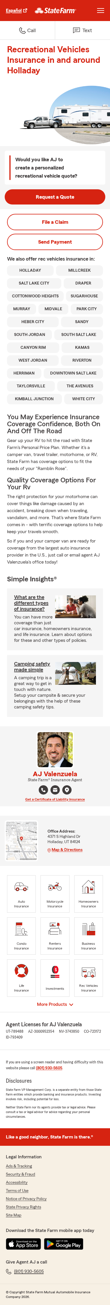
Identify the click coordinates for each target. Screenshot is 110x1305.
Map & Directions (67, 850)
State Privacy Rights (23, 1207)
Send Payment (55, 242)
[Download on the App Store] (23, 1244)
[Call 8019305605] (43, 790)
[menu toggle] (101, 11)
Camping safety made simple (32, 666)
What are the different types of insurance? (31, 603)
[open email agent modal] (55, 790)
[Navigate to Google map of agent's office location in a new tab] (67, 790)
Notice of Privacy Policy (26, 1199)
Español (14, 10)
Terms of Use (17, 1191)
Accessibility (17, 1183)
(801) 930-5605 (49, 1068)
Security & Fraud (20, 1174)
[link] (55, 10)
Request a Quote (55, 197)
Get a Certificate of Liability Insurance (55, 799)
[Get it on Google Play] (63, 1244)
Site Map (13, 1215)
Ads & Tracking (19, 1166)
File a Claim (55, 222)
